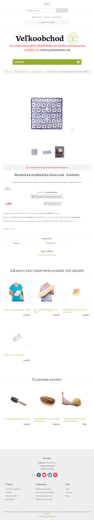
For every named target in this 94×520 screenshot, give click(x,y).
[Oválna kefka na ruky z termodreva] (47, 401)
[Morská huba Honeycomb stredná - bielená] (76, 401)
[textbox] (41, 10)
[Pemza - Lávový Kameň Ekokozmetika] (17, 337)
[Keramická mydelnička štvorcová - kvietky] (34, 152)
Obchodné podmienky (43, 489)
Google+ (55, 475)
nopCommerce (50, 516)
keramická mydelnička (46, 255)
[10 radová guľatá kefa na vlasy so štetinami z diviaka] (17, 401)
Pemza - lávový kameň (13, 355)
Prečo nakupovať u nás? (44, 496)
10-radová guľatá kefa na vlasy (17, 419)
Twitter (50, 475)
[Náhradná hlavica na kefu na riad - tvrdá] (76, 292)
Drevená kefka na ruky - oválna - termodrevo (47, 420)
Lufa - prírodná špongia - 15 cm (17, 310)
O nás (67, 489)
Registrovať (36, 17)
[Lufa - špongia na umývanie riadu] (17, 292)
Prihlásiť (47, 17)
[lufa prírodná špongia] (47, 292)
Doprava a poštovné (13, 489)
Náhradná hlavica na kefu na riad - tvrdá (75, 311)
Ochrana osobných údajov (45, 492)
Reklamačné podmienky (44, 499)
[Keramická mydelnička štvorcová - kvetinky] (59, 152)
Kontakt (9, 492)
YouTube (44, 475)
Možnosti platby (11, 496)
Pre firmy (68, 492)
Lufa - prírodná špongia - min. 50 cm (46, 311)
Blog (67, 496)
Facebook (39, 475)
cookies (21, 512)
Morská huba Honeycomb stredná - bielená (74, 420)
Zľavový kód (10, 499)
